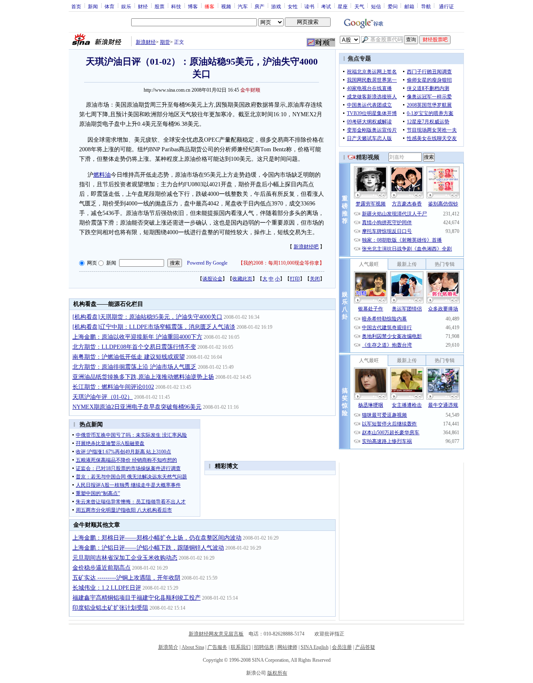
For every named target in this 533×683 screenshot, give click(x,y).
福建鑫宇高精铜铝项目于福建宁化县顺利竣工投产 (136, 598)
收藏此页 (242, 279)
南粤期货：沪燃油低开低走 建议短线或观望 (128, 357)
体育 (110, 6)
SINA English (315, 647)
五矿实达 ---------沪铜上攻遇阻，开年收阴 (126, 578)
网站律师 (287, 647)
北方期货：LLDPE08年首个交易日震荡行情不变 (134, 347)
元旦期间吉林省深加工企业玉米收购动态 (124, 558)
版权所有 (277, 673)
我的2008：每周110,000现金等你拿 (281, 263)
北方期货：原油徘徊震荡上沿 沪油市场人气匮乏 (134, 367)
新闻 (93, 6)
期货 (165, 42)
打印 (295, 279)
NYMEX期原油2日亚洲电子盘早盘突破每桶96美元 (137, 407)
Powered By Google (207, 263)
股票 (159, 6)
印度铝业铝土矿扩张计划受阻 (110, 608)
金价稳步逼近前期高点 (101, 568)
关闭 (315, 279)
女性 (293, 6)
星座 (343, 6)
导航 (426, 6)
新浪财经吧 (306, 247)
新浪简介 (168, 647)
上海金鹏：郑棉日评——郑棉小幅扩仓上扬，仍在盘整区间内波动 (157, 538)
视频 (226, 6)
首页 (76, 6)
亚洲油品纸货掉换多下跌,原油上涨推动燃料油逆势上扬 (143, 377)
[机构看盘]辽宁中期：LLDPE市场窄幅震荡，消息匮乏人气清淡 (153, 327)
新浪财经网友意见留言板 (216, 634)
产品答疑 (365, 647)
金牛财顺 (250, 90)
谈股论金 (212, 279)
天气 (359, 6)
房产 (259, 6)
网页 (92, 263)
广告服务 (217, 647)
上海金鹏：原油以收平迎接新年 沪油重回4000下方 (137, 337)
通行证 (446, 6)
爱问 (393, 6)
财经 (143, 6)
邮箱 (409, 6)
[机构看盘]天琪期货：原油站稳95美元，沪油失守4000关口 (147, 317)
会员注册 (342, 647)
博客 (193, 6)
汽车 (243, 6)
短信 (376, 6)
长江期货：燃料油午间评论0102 (113, 387)
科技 (176, 6)
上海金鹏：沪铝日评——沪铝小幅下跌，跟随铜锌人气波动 (148, 548)
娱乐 (126, 6)
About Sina (193, 647)
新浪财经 (146, 42)
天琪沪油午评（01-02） (102, 397)
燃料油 (102, 175)
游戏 (276, 6)
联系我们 (241, 647)
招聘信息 (264, 647)
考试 (326, 6)
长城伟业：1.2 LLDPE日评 (106, 588)
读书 (309, 6)
